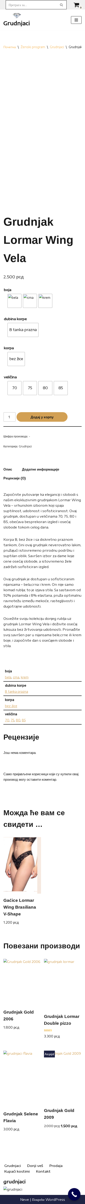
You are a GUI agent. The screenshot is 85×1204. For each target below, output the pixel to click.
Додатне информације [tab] (40, 469)
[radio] (14, 301)
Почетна (9, 47)
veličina (10, 377)
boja (7, 290)
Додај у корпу (42, 417)
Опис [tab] (7, 469)
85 (24, 720)
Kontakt (43, 1171)
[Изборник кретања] (76, 20)
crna (16, 677)
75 (12, 720)
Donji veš (35, 1166)
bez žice (11, 706)
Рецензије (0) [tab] (14, 478)
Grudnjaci (57, 47)
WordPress (55, 1199)
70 (7, 720)
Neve (24, 1199)
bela (8, 677)
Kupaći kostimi (17, 1171)
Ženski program (33, 47)
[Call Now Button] (74, 1194)
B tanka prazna (16, 691)
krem (25, 677)
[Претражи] (61, 4)
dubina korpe (15, 319)
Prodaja (56, 1166)
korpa (9, 348)
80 (18, 720)
